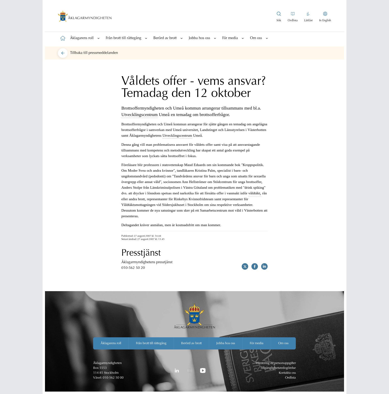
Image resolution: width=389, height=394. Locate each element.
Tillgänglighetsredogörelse (278, 368)
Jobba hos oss (199, 38)
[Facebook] (253, 266)
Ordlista (290, 377)
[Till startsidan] (63, 38)
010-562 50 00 (113, 377)
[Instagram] (190, 370)
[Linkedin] (263, 266)
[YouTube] (203, 370)
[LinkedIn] (177, 370)
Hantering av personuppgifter (276, 363)
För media (230, 38)
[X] (243, 266)
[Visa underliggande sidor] (98, 38)
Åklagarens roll (82, 38)
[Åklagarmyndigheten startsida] (84, 17)
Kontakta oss (287, 373)
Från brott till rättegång (123, 38)
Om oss (256, 38)
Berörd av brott (165, 38)
